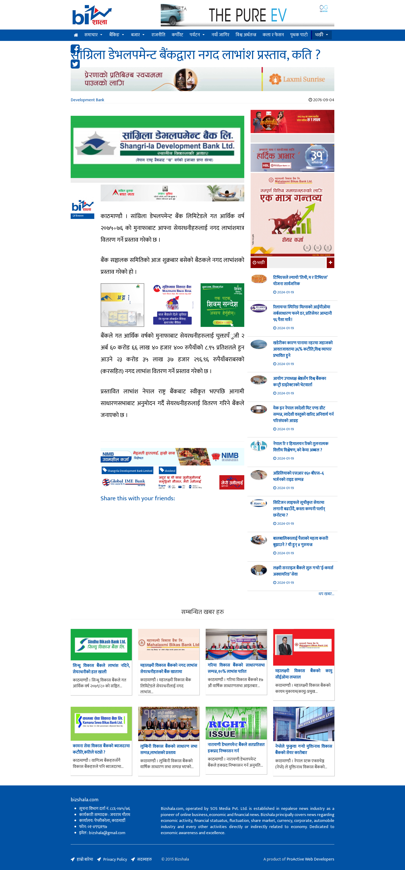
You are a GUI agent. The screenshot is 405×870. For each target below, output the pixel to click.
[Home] (112, 16)
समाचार (91, 35)
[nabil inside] (172, 193)
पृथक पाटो (299, 35)
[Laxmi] (202, 79)
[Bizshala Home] (76, 35)
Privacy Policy (115, 859)
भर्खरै (319, 35)
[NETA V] (247, 15)
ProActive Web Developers (310, 859)
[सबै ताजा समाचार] (330, 263)
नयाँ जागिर (220, 35)
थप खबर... (326, 594)
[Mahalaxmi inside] (292, 215)
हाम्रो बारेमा (85, 859)
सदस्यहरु (144, 859)
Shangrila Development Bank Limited (129, 470)
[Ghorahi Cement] (122, 305)
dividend (169, 470)
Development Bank (87, 100)
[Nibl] (172, 456)
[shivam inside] (222, 305)
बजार (135, 35)
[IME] (292, 122)
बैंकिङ (114, 35)
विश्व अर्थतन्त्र (246, 35)
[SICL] (292, 139)
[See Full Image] (157, 149)
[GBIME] (172, 482)
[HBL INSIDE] (292, 158)
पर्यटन (195, 35)
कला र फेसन (273, 35)
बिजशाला (79, 216)
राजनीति (158, 35)
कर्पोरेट (177, 35)
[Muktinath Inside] (172, 305)
